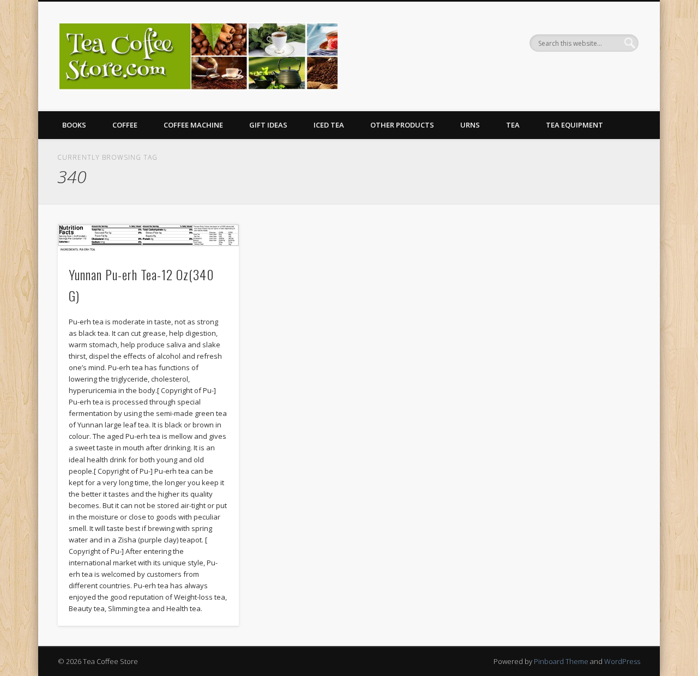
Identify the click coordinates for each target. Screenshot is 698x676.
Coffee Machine (193, 125)
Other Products (402, 125)
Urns (470, 125)
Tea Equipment (574, 125)
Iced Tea (329, 125)
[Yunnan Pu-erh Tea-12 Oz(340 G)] (148, 238)
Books (74, 125)
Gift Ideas (268, 125)
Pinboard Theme (561, 661)
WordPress (622, 661)
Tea (513, 125)
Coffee (124, 125)
